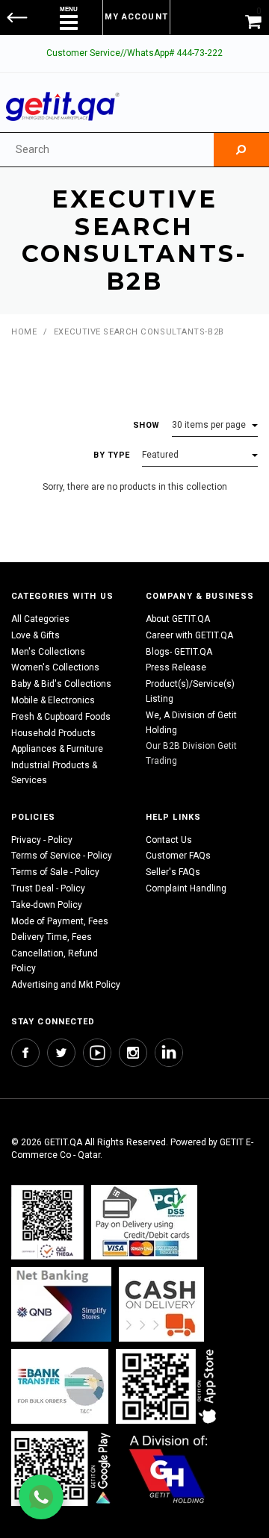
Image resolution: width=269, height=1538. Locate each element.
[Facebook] (25, 1052)
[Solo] (62, 1468)
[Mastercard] (61, 1304)
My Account (136, 17)
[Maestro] (169, 1386)
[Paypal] (47, 1221)
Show (146, 425)
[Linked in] (168, 1052)
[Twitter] (61, 1052)
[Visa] (144, 1221)
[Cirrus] (168, 1468)
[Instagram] (133, 1052)
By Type (111, 455)
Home (24, 332)
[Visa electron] (59, 1386)
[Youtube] (97, 1052)
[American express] (161, 1304)
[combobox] (107, 149)
